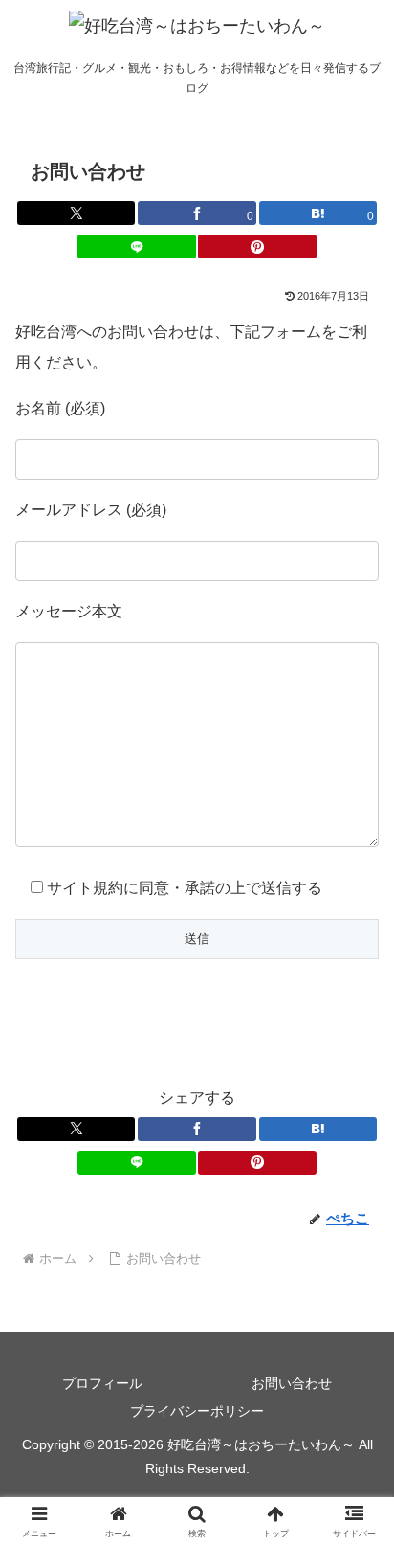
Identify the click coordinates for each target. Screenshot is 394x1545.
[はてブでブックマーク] (318, 1129)
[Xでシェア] (76, 213)
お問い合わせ (292, 1383)
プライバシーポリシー (197, 1411)
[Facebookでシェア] (197, 1129)
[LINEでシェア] (136, 246)
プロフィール (102, 1383)
